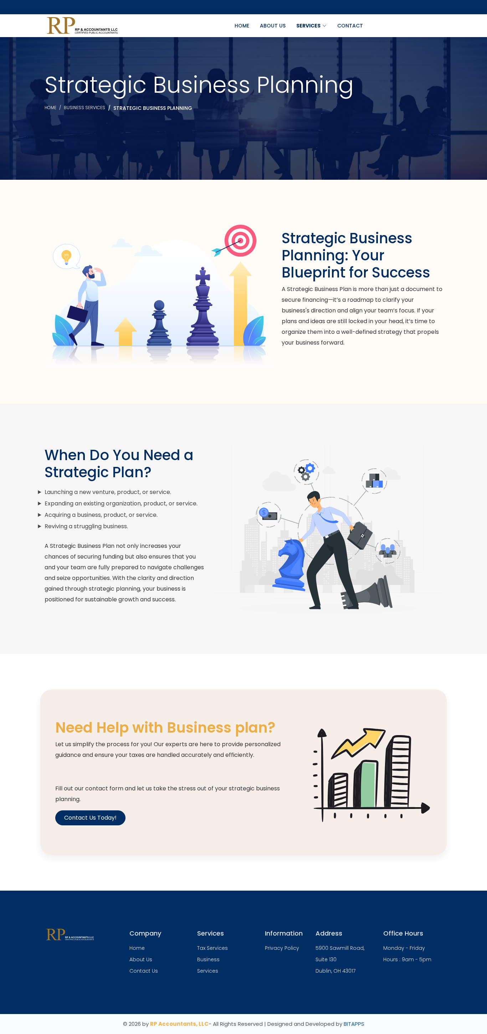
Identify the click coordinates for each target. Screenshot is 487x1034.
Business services (84, 108)
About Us (273, 25)
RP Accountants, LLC (179, 1024)
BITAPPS (354, 1024)
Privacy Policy (282, 948)
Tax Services (212, 948)
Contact (350, 25)
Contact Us (143, 970)
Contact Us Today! (90, 818)
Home (242, 25)
